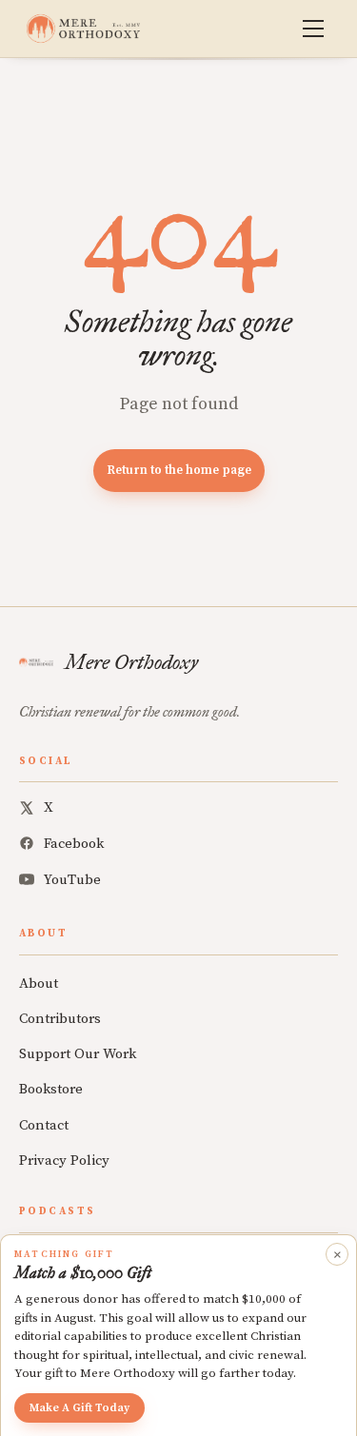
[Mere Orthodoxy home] (83, 28)
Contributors (60, 1019)
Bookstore (51, 1089)
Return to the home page (179, 470)
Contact (44, 1125)
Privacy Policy (64, 1160)
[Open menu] (313, 28)
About (38, 983)
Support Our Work (77, 1054)
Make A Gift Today (79, 1408)
